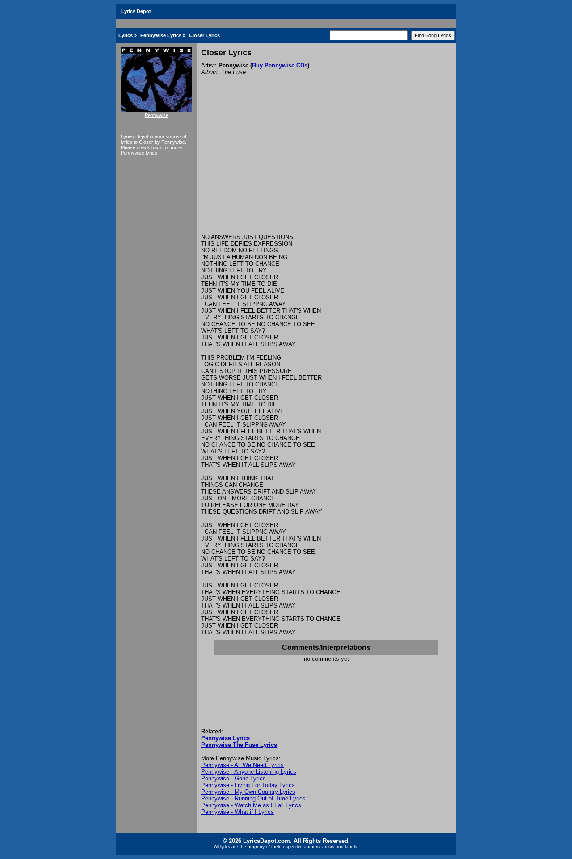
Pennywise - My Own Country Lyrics (248, 791)
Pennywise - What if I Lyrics (237, 812)
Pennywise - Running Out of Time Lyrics (253, 798)
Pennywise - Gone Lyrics (233, 778)
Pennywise (156, 115)
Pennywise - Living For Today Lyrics (248, 785)
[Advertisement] (326, 166)
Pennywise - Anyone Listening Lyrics (248, 771)
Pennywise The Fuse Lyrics (239, 745)
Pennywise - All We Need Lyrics (242, 765)
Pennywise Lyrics (160, 35)
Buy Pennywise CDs (279, 65)
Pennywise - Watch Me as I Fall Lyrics (251, 805)
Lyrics (125, 35)
